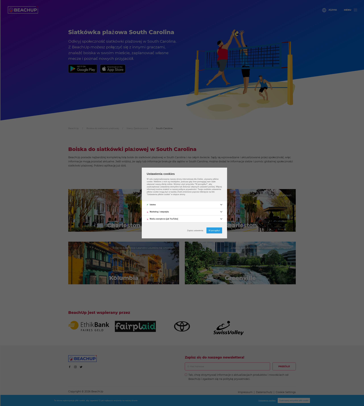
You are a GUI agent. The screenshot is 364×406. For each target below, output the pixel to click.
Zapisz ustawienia (195, 230)
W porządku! (214, 230)
